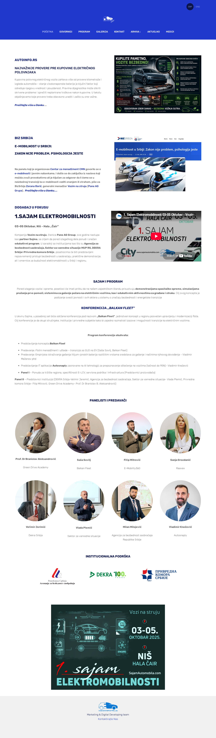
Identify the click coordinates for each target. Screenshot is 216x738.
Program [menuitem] (84, 31)
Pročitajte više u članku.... (41, 190)
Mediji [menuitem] (170, 31)
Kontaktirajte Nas (108, 719)
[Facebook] (97, 727)
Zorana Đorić (34, 186)
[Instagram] (118, 727)
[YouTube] (125, 727)
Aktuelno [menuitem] (153, 31)
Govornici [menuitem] (65, 31)
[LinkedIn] (104, 727)
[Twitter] (90, 727)
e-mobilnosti (22, 173)
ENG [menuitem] (198, 7)
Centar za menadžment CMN (67, 169)
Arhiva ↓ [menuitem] (136, 31)
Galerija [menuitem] (102, 31)
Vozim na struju (77, 186)
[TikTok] (111, 727)
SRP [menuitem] (190, 7)
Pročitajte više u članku (29, 105)
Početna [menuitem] (47, 31)
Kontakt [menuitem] (119, 31)
